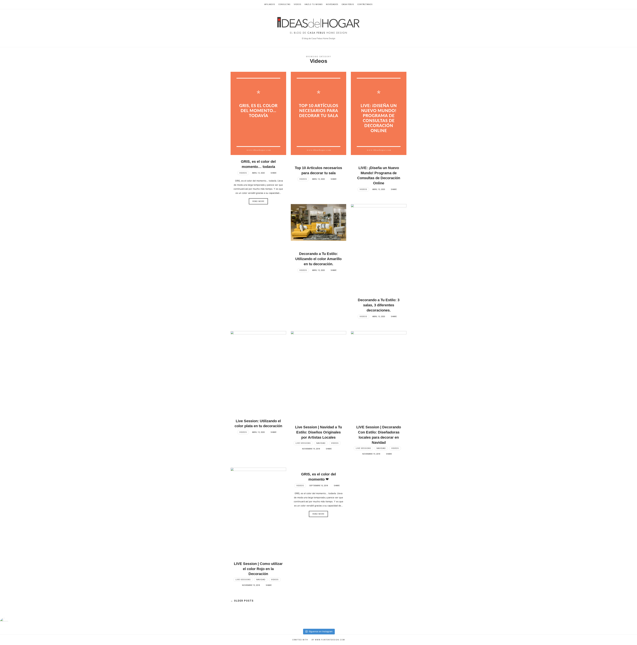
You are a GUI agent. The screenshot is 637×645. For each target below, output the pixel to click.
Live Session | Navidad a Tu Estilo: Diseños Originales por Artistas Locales (318, 432)
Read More (258, 201)
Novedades (332, 4)
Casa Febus (348, 4)
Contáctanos (365, 4)
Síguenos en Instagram (320, 631)
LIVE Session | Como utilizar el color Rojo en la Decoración (258, 569)
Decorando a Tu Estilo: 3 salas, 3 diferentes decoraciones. (378, 305)
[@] (9, 622)
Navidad (320, 443)
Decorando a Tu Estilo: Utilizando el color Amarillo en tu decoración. (318, 259)
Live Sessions (303, 443)
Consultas (284, 4)
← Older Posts (242, 600)
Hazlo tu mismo (314, 4)
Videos (297, 4)
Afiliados (269, 4)
